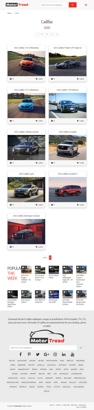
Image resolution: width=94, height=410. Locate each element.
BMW (13, 365)
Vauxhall (67, 387)
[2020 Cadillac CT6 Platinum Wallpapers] (67, 105)
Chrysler (63, 365)
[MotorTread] (47, 336)
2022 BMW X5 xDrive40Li (40, 301)
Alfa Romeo (22, 361)
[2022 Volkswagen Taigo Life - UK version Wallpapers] (67, 270)
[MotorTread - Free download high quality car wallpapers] (18, 4)
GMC (82, 369)
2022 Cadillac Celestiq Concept (26, 132)
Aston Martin (52, 361)
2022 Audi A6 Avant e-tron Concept (39, 277)
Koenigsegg (64, 374)
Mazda (58, 378)
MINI (41, 382)
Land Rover (13, 378)
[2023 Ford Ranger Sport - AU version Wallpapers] (81, 294)
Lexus (23, 378)
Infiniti (33, 374)
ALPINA (32, 361)
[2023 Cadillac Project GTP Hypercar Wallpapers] (67, 63)
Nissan (48, 382)
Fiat (51, 369)
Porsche (14, 387)
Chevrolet (52, 365)
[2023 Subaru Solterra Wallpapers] (26, 294)
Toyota (57, 387)
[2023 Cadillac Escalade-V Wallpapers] (67, 189)
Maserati (49, 378)
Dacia (81, 365)
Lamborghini (77, 374)
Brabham (22, 365)
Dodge (13, 369)
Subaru (41, 387)
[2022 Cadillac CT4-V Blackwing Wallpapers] (26, 63)
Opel (56, 382)
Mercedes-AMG (80, 378)
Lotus (40, 378)
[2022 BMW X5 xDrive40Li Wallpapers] (40, 294)
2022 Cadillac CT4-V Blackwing (26, 47)
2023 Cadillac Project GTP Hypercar (68, 47)
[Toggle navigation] (86, 5)
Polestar (83, 382)
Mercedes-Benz (13, 382)
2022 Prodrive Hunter (53, 276)
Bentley (71, 361)
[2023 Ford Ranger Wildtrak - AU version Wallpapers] (26, 270)
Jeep (49, 374)
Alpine (41, 361)
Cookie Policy (66, 405)
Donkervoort (24, 369)
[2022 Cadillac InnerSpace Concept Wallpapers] (26, 231)
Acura (12, 361)
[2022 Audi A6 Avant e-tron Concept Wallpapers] (40, 270)
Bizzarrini (80, 361)
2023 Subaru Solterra (25, 301)
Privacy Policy (82, 405)
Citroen (73, 365)
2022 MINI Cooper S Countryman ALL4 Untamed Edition (80, 281)
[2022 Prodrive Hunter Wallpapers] (54, 270)
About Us (52, 405)
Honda (15, 374)
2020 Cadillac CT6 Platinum (68, 90)
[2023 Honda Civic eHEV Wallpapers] (54, 294)
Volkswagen (79, 387)
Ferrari (44, 369)
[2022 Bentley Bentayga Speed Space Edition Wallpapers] (12, 294)
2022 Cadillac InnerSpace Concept (26, 215)
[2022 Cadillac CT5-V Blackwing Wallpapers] (26, 105)
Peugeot (73, 382)
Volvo (47, 391)
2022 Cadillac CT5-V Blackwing (26, 90)
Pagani (64, 382)
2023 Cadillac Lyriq (26, 173)
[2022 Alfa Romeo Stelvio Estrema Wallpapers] (67, 294)
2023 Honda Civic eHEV (53, 301)
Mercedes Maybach (29, 382)
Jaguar (42, 374)
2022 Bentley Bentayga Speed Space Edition (12, 303)
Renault (23, 387)
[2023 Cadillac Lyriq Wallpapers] (26, 189)
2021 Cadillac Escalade (67, 132)
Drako (35, 369)
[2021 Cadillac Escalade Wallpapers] (67, 147)
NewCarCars (74, 405)
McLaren (68, 378)
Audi (62, 361)
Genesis (74, 369)
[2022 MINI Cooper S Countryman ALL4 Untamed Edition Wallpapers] (81, 270)
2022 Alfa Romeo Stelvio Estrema (67, 302)
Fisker (59, 369)
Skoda (32, 387)
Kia (56, 374)
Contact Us (59, 405)
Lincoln (32, 378)
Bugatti (32, 365)
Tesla (49, 387)
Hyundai (24, 374)
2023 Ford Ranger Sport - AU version (81, 302)
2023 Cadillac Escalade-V (67, 173)
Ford (66, 369)
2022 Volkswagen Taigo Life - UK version (67, 278)
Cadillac (40, 79)
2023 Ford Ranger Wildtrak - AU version (26, 278)
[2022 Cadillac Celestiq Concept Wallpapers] (26, 147)
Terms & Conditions (81, 407)
